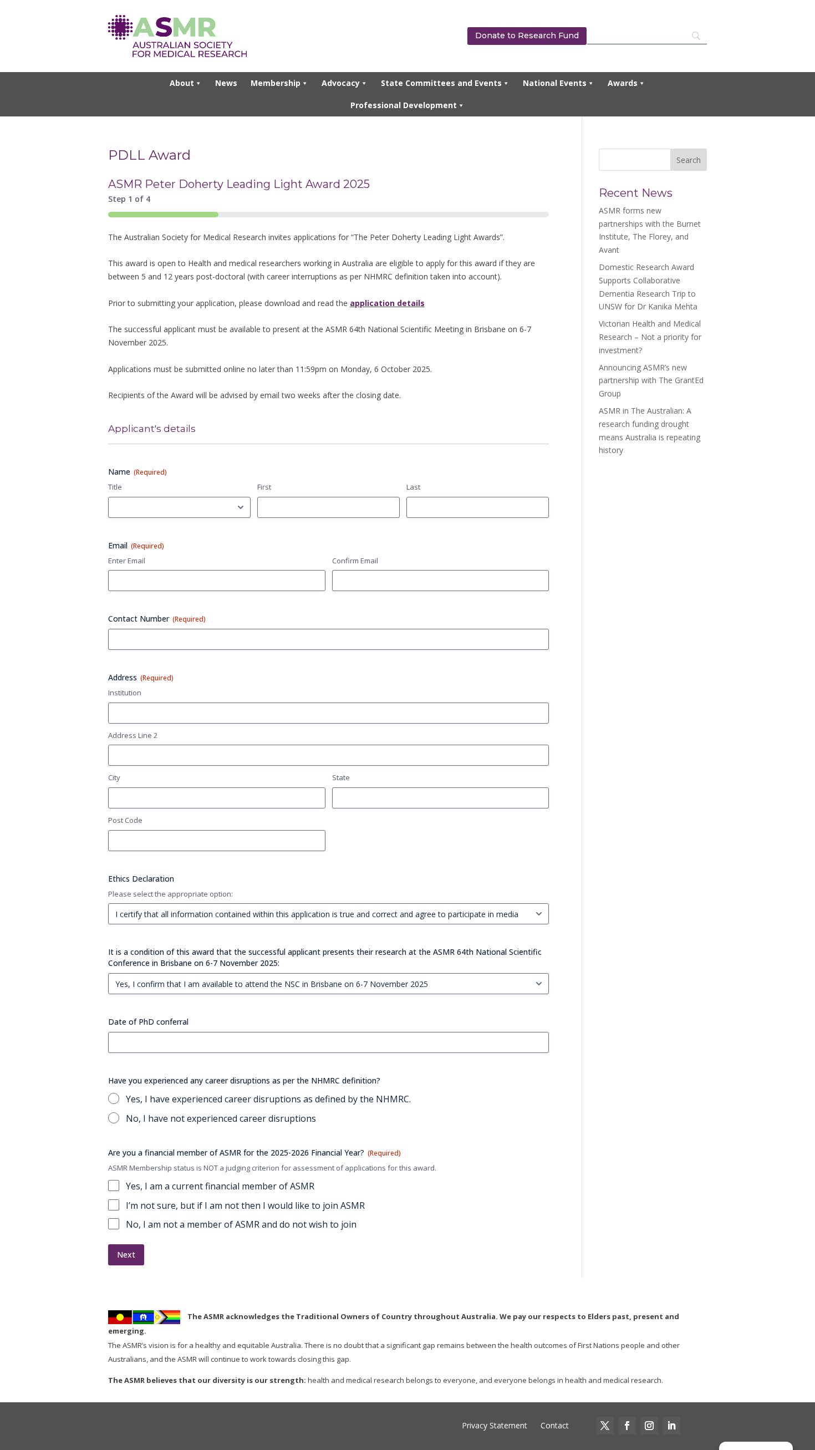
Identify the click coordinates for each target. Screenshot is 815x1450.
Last (413, 487)
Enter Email (126, 561)
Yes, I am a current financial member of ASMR (220, 1186)
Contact (553, 1425)
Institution (124, 693)
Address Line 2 (132, 735)
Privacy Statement (494, 1425)
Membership (275, 83)
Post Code (125, 820)
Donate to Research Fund (527, 35)
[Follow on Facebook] (627, 1425)
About (182, 83)
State (341, 777)
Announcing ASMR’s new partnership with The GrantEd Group (651, 380)
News (226, 83)
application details (387, 303)
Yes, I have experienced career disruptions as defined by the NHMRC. (268, 1099)
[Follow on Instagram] (649, 1425)
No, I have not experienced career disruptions (221, 1118)
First (264, 487)
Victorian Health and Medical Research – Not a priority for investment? (650, 336)
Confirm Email (355, 561)
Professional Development (403, 105)
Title (115, 487)
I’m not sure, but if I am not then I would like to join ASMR (245, 1205)
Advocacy (341, 83)
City (114, 777)
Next (126, 1254)
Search (688, 160)
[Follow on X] (605, 1425)
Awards (623, 83)
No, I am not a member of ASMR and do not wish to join (241, 1224)
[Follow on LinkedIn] (671, 1425)
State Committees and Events (441, 83)
